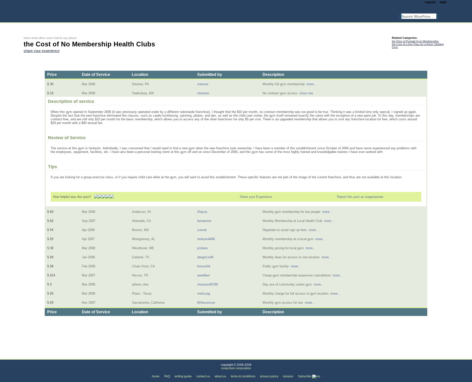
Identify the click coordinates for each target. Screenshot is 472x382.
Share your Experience (256, 197)
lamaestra (204, 221)
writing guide (183, 376)
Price (52, 74)
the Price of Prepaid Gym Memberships (415, 41)
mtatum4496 (206, 239)
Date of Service (96, 74)
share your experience (41, 51)
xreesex (202, 84)
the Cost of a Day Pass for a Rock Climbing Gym (418, 46)
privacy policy (269, 376)
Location (140, 74)
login (443, 2)
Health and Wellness (60, 356)
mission (288, 376)
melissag (203, 293)
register (430, 2)
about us (220, 376)
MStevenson (206, 302)
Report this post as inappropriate (360, 197)
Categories (31, 356)
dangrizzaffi (205, 257)
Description (273, 74)
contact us (203, 376)
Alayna (202, 212)
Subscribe (305, 376)
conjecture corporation (236, 368)
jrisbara (202, 248)
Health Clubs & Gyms (98, 356)
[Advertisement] (113, 26)
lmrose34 (203, 266)
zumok (202, 230)
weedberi (203, 275)
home (156, 376)
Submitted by (209, 74)
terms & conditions (243, 376)
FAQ (167, 376)
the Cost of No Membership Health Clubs (150, 356)
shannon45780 (207, 284)
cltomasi (203, 93)
